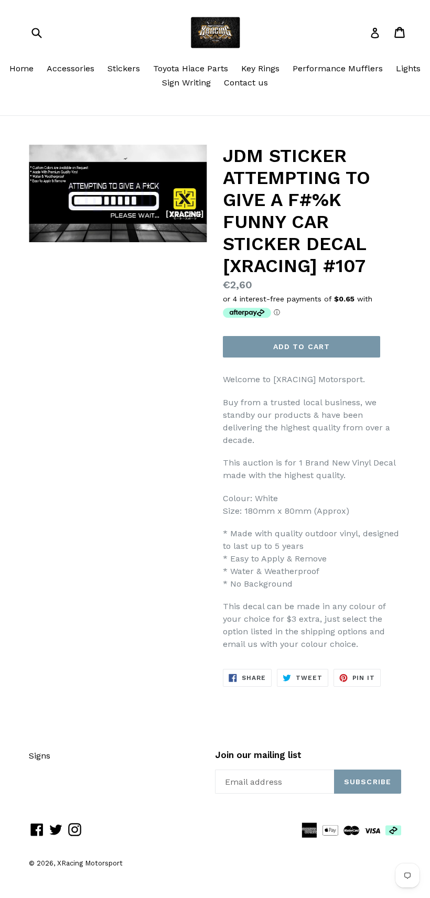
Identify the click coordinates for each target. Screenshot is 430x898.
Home (21, 68)
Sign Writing (186, 83)
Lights (408, 68)
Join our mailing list (258, 755)
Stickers (124, 68)
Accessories (70, 68)
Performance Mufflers (338, 68)
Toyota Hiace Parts (190, 68)
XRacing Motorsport (90, 863)
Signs (39, 756)
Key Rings (260, 68)
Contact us (246, 83)
